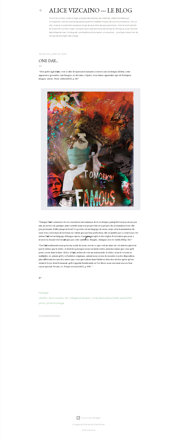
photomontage (55, 303)
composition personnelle (105, 298)
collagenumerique (79, 298)
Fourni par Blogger (91, 417)
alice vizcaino (56, 298)
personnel (126, 298)
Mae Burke (99, 424)
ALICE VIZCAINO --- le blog (90, 10)
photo (42, 303)
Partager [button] (44, 292)
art (66, 298)
